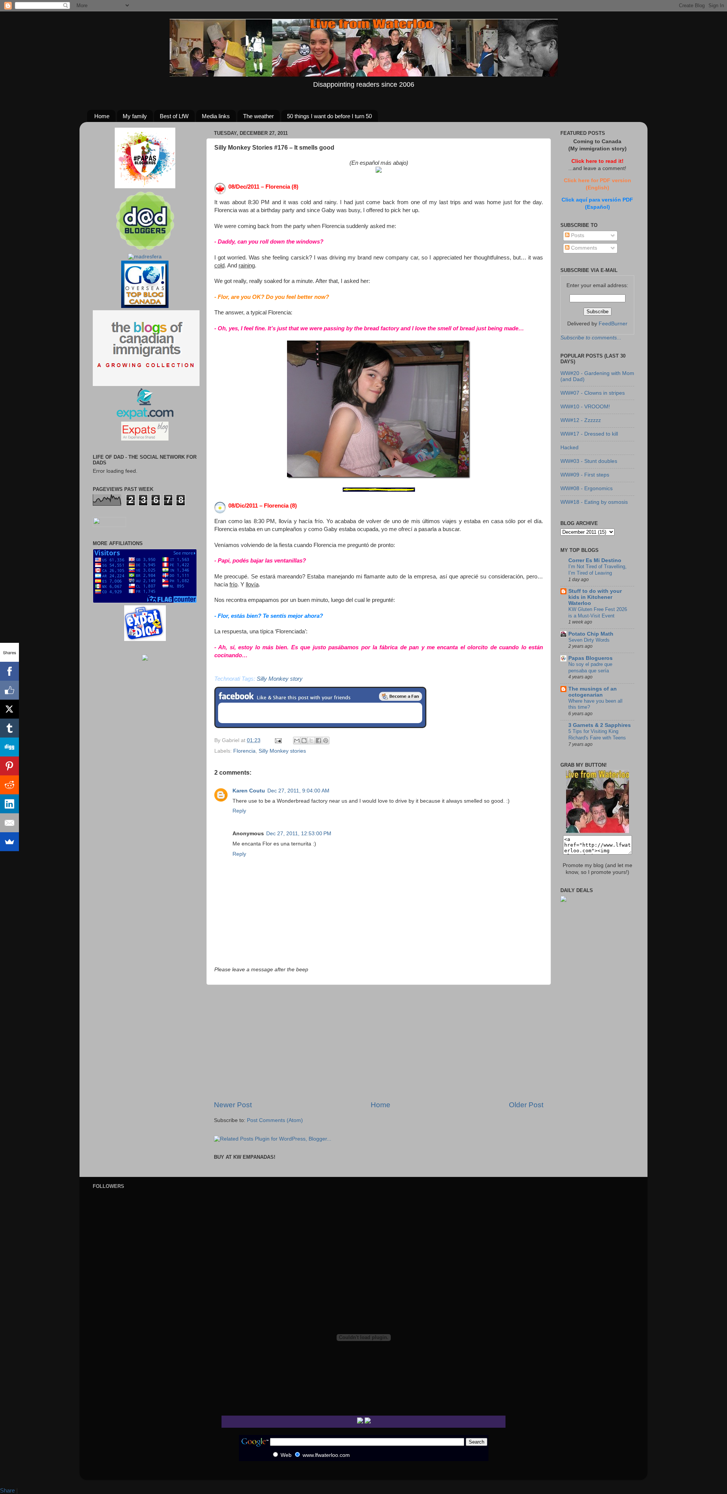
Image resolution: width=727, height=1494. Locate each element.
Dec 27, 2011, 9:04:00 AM (298, 791)
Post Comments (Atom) (275, 1120)
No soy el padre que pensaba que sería (590, 667)
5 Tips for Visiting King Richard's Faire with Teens (597, 734)
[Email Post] (277, 740)
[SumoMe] (9, 841)
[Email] (9, 822)
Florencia (244, 751)
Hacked (569, 447)
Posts (576, 235)
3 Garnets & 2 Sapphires (599, 725)
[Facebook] (9, 671)
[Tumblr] (9, 728)
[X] (9, 709)
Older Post (526, 1105)
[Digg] (9, 747)
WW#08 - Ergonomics (586, 488)
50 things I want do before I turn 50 (329, 116)
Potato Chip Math (590, 634)
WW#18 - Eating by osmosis (594, 502)
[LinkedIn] (9, 803)
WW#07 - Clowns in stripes (592, 393)
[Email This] (297, 740)
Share (7, 1490)
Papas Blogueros (590, 658)
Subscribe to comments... (590, 338)
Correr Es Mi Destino (594, 560)
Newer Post (233, 1105)
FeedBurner (613, 324)
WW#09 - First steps (584, 475)
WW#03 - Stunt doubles (588, 461)
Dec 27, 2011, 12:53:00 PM (298, 833)
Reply (239, 811)
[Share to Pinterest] (325, 740)
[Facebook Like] (9, 690)
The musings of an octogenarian (592, 692)
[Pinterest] (9, 765)
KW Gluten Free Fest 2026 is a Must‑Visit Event (597, 612)
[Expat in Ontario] (145, 417)
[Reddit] (9, 784)
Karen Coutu (248, 791)
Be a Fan (400, 696)
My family (135, 116)
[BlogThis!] (304, 740)
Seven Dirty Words (589, 640)
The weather (258, 116)
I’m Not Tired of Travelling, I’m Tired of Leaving (597, 570)
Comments (583, 248)
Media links (216, 116)
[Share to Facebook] (318, 740)
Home (101, 116)
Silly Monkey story (280, 679)
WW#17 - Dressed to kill (589, 434)
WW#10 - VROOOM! (585, 406)
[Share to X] (311, 740)
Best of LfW (174, 116)
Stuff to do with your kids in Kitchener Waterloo (595, 597)
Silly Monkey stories (282, 751)
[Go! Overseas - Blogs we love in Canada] (144, 306)
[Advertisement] (378, 1042)
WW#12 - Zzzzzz (580, 420)
